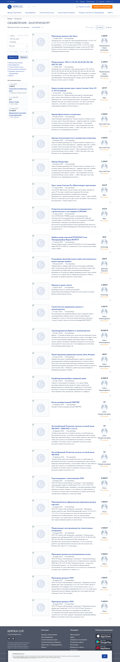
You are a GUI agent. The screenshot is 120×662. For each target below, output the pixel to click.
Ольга (104, 488)
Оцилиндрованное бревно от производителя (70, 331)
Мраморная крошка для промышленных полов (71, 554)
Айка (104, 98)
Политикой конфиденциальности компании (24, 657)
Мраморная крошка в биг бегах (64, 36)
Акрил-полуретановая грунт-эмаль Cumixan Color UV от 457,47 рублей (74, 89)
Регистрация (75, 634)
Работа (110, 13)
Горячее (101, 2)
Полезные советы (76, 642)
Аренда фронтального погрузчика (66, 114)
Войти (108, 2)
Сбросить (24, 57)
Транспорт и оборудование (51, 645)
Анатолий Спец (104, 124)
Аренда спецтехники (14, 13)
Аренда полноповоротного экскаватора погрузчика (73, 138)
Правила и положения (78, 640)
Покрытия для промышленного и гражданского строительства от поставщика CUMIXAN (71, 210)
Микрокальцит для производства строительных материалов (72, 529)
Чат (77, 2)
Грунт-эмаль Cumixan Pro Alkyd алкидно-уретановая (73, 185)
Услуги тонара (14, 102)
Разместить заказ (84, 7)
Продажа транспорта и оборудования (91, 13)
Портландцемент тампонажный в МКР (67, 478)
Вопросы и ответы (77, 647)
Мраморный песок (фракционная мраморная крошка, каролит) (73, 503)
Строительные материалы (66, 13)
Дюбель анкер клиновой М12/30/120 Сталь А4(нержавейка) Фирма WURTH (69, 238)
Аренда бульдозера (59, 162)
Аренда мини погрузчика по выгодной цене (17, 114)
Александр (104, 247)
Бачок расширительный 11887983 (65, 402)
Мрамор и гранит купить (61, 285)
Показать (13, 57)
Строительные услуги (47, 13)
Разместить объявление (102, 7)
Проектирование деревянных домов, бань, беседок (73, 354)
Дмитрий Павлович (104, 270)
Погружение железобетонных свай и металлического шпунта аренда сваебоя (73, 260)
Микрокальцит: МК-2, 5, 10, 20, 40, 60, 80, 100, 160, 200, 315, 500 (72, 63)
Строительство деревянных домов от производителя (67, 308)
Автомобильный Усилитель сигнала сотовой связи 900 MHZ (72, 453)
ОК (104, 656)
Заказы (82, 2)
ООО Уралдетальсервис (104, 413)
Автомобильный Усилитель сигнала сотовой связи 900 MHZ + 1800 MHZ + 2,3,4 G (72, 427)
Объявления (90, 2)
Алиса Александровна (104, 317)
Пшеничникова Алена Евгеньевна (104, 48)
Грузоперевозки (30, 13)
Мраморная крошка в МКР (62, 578)
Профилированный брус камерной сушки (68, 378)
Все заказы (74, 645)
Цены (72, 637)
